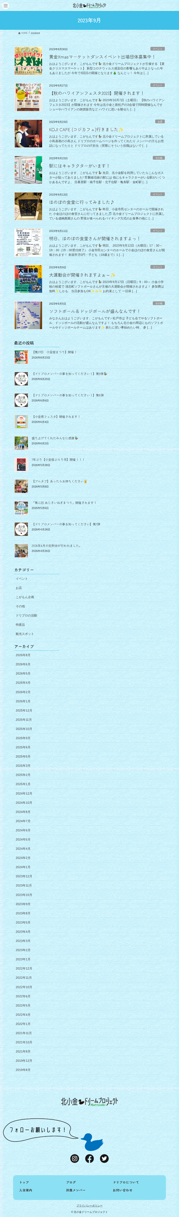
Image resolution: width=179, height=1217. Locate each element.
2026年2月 (23, 692)
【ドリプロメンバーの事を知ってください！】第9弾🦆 (69, 373)
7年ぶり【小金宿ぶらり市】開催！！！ (58, 459)
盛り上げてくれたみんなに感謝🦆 (55, 438)
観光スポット (25, 634)
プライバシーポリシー (89, 1205)
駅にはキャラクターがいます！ (79, 166)
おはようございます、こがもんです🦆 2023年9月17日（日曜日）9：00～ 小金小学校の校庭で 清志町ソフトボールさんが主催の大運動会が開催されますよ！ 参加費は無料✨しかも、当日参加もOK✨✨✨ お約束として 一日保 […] (106, 286)
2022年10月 (24, 987)
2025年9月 (23, 738)
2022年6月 (23, 996)
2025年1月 (23, 784)
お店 (160, 121)
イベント (157, 49)
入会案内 (25, 1190)
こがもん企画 (25, 597)
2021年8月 (23, 1051)
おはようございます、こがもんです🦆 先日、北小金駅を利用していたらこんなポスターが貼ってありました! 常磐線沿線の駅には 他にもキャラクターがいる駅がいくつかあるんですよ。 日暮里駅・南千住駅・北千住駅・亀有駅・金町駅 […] (107, 177)
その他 (158, 158)
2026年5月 (23, 673)
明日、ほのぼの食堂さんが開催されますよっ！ (95, 238)
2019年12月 (24, 1060)
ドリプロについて (126, 1182)
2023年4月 (23, 931)
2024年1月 (23, 867)
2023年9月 (23, 904)
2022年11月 (24, 977)
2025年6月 (23, 747)
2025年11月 (24, 719)
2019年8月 (23, 1070)
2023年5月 (23, 922)
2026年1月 (23, 701)
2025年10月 (24, 729)
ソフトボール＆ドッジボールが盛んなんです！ (95, 311)
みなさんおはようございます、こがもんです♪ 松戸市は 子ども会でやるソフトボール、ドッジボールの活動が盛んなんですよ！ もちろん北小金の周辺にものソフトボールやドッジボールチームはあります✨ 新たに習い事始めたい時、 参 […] (106, 322)
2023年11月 (24, 885)
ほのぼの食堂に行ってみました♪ (82, 202)
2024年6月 (23, 830)
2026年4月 (23, 682)
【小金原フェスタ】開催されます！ (56, 416)
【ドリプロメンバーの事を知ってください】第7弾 (66, 524)
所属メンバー (76, 1190)
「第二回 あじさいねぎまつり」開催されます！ (64, 502)
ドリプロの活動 (26, 615)
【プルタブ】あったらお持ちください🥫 (59, 481)
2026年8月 (23, 655)
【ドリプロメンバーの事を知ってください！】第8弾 (68, 395)
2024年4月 (23, 848)
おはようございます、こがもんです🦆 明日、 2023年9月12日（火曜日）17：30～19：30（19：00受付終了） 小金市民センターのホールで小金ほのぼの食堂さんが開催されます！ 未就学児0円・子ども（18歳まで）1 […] (107, 250)
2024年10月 (24, 802)
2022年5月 (23, 1005)
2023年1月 (23, 959)
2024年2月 (23, 858)
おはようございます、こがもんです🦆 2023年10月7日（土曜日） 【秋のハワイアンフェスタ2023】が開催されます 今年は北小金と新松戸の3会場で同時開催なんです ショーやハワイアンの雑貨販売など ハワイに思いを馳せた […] (107, 104)
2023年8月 (23, 913)
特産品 (20, 624)
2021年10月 (24, 1042)
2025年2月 (23, 775)
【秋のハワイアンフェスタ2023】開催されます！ (97, 93)
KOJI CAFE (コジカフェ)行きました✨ (86, 129)
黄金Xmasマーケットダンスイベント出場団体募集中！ (102, 56)
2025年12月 (24, 710)
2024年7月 (23, 821)
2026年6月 (23, 664)
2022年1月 (23, 1024)
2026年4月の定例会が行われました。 (57, 545)
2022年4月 (23, 1014)
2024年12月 (24, 793)
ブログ (71, 1182)
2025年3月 (23, 765)
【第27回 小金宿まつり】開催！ (54, 352)
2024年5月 (23, 839)
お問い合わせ (123, 1190)
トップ (24, 1182)
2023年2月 (23, 950)
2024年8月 (23, 812)
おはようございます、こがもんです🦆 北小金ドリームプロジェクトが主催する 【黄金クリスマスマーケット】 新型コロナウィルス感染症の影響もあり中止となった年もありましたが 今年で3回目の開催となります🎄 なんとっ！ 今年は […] (107, 68)
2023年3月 (23, 941)
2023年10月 (24, 895)
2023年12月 (24, 876)
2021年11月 (24, 1033)
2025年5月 (23, 756)
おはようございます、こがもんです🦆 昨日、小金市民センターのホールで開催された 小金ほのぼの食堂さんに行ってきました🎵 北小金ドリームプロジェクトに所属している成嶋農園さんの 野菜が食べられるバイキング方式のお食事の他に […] (107, 213)
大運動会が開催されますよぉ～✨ (82, 275)
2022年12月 (24, 968)
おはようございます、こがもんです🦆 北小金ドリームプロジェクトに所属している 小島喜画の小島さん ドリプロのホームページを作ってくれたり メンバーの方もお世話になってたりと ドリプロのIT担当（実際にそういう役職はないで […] (106, 141)
